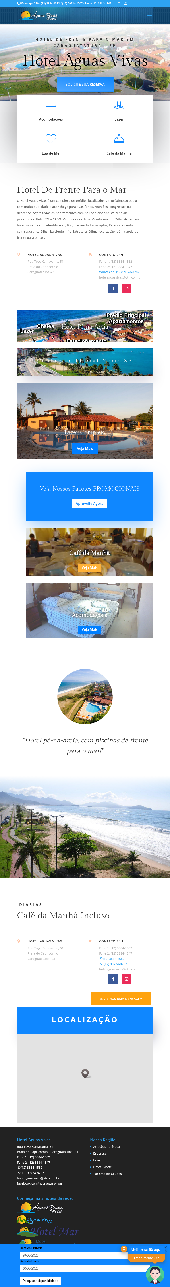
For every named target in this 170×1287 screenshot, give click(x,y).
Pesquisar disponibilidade (40, 1281)
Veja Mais (85, 448)
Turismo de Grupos (107, 1174)
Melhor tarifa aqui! (146, 1249)
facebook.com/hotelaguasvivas (39, 1183)
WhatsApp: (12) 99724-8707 (119, 272)
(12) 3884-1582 (113, 959)
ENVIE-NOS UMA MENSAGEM (121, 999)
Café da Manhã (119, 153)
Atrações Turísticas (107, 1146)
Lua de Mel (51, 153)
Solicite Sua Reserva (85, 84)
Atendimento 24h (146, 1258)
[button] (86, 1073)
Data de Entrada (31, 1248)
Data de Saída (29, 1261)
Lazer (119, 119)
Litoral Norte (102, 1167)
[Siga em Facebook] (113, 288)
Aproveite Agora (89, 503)
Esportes (99, 1153)
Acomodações (51, 119)
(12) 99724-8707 (115, 964)
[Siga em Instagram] (126, 288)
